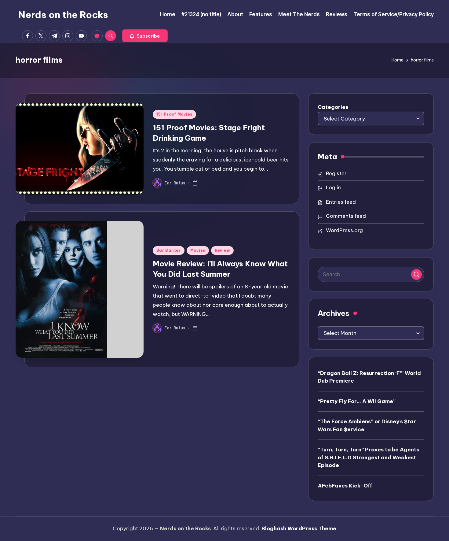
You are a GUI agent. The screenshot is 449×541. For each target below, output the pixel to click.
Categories (333, 107)
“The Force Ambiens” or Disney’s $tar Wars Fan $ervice (367, 425)
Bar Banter (168, 250)
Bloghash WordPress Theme (298, 528)
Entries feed (341, 201)
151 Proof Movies (174, 114)
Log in (333, 187)
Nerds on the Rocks (63, 14)
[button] (145, 35)
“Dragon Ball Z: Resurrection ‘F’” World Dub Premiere (369, 377)
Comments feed (346, 216)
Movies (197, 250)
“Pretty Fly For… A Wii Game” (357, 401)
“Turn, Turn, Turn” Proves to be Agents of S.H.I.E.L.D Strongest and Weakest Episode (368, 457)
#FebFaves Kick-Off (345, 485)
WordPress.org (344, 230)
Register (336, 173)
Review (222, 250)
